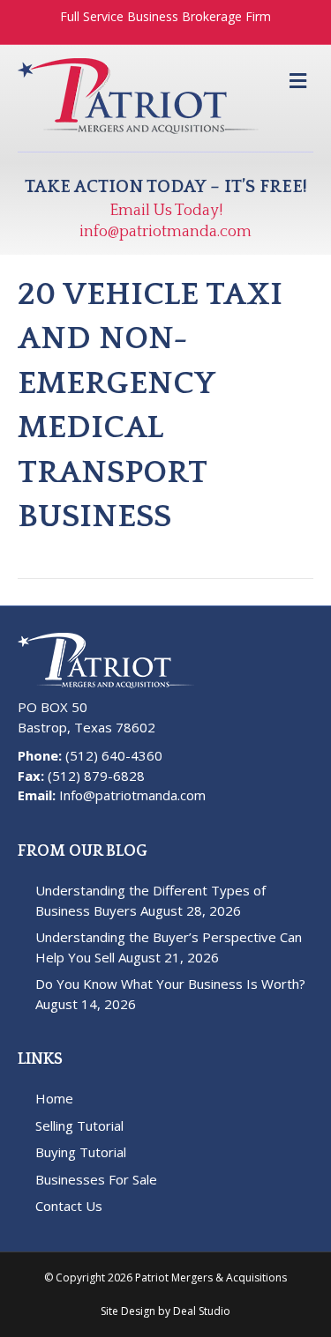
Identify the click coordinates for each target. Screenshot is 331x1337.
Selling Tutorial (79, 1125)
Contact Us (68, 1205)
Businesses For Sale (96, 1179)
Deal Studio (201, 1311)
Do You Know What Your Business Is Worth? (170, 983)
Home (54, 1098)
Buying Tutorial (80, 1152)
